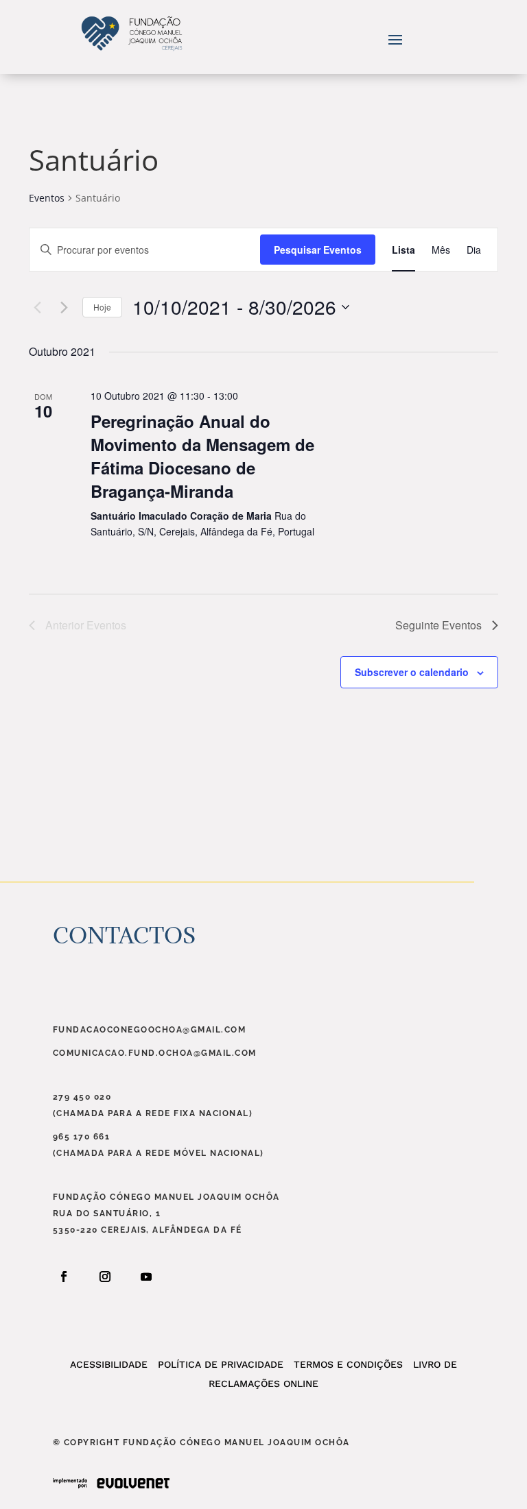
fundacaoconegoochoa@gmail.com (149, 1030)
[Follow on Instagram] (105, 1277)
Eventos (47, 197)
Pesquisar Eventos (318, 249)
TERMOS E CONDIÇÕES (343, 1364)
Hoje (102, 307)
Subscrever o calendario (412, 672)
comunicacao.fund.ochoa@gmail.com (155, 1053)
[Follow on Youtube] (146, 1277)
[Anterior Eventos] (37, 307)
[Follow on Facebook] (64, 1277)
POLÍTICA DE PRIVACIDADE (215, 1364)
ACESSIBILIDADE (109, 1364)
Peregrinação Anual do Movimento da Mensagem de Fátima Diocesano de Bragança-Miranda (202, 456)
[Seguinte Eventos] (64, 307)
